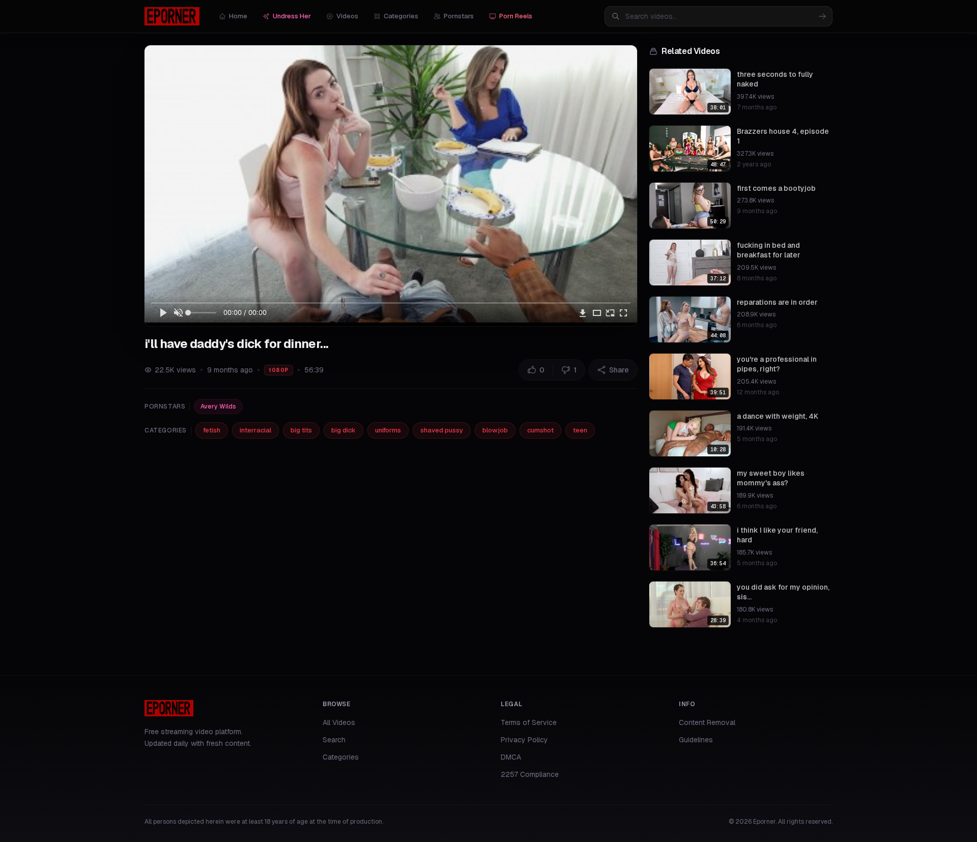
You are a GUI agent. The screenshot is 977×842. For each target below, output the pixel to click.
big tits (301, 430)
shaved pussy (441, 430)
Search (334, 739)
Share (619, 369)
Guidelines (696, 739)
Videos (347, 16)
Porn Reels (515, 16)
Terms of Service (529, 722)
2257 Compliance (530, 774)
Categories (401, 16)
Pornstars (459, 16)
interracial (255, 430)
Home (238, 16)
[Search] (822, 16)
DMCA (511, 757)
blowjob (495, 430)
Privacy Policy (524, 739)
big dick (343, 430)
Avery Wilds (218, 406)
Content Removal (707, 722)
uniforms (388, 430)
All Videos (339, 722)
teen (580, 430)
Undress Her (292, 16)
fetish (211, 430)
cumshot (540, 430)
